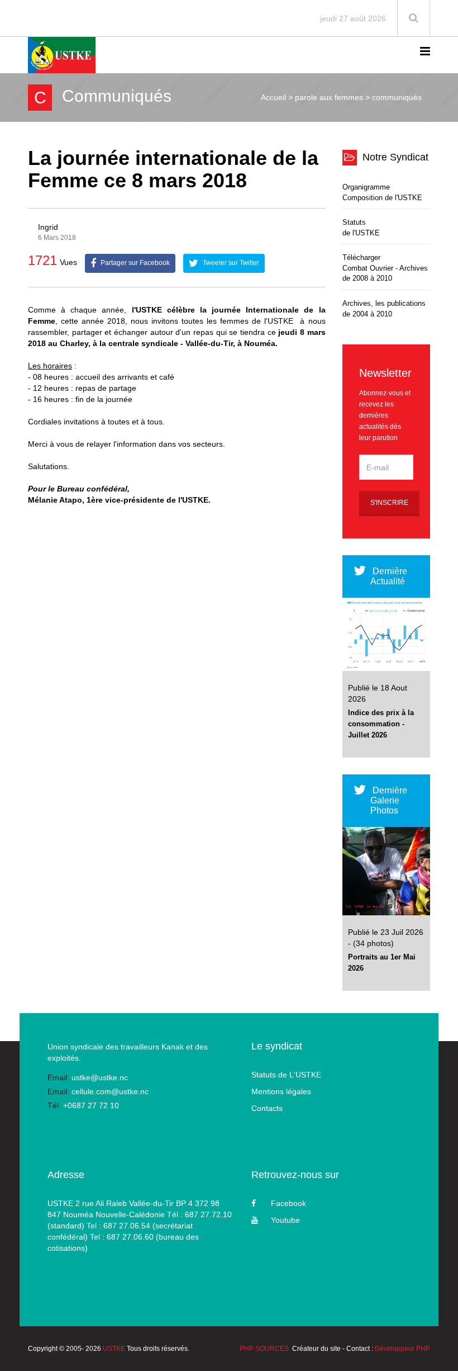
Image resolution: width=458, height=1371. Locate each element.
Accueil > (277, 97)
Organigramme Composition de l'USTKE (382, 192)
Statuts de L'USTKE (286, 1074)
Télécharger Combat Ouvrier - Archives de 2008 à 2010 (385, 267)
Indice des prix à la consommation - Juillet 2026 (381, 723)
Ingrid (48, 227)
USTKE (114, 1349)
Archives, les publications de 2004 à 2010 (384, 308)
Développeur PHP (402, 1349)
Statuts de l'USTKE (361, 227)
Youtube (285, 1220)
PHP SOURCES (264, 1349)
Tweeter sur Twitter (230, 263)
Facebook (288, 1203)
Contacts (267, 1108)
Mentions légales (281, 1091)
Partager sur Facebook (134, 263)
